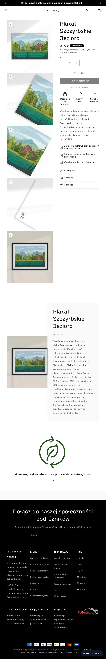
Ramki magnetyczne (39, 595)
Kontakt (80, 558)
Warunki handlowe (62, 558)
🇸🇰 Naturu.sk (83, 577)
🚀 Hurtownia (60, 596)
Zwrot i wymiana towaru (61, 566)
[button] (6, 11)
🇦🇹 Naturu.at (82, 589)
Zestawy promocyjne (39, 577)
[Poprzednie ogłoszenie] (5, 3)
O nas (79, 564)
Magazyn (81, 571)
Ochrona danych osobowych (61, 576)
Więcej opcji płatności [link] (79, 87)
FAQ (55, 590)
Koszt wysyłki (85, 50)
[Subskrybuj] (75, 535)
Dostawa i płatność (62, 584)
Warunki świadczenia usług (49, 653)
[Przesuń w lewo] (47, 481)
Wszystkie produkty (39, 558)
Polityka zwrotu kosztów (83, 650)
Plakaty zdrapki (37, 583)
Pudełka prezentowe (39, 571)
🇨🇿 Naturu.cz (82, 583)
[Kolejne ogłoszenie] (101, 3)
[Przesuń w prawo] (59, 481)
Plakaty (33, 589)
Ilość (61, 57)
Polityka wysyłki (67, 653)
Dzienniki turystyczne (40, 564)
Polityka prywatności (28, 653)
